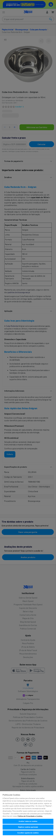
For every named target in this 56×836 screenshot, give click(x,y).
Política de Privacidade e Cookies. (30, 816)
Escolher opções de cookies (27, 833)
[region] (28, 813)
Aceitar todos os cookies (28, 821)
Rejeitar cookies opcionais (28, 827)
